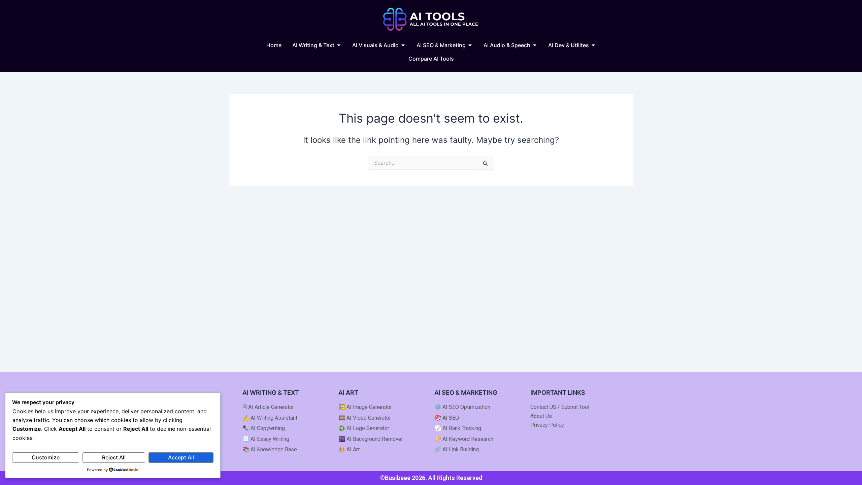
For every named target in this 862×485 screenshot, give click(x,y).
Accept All (181, 457)
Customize (46, 457)
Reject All (114, 457)
